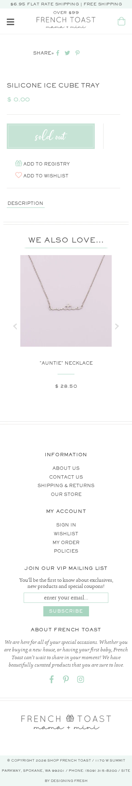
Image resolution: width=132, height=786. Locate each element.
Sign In (66, 525)
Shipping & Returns (66, 485)
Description (25, 203)
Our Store (66, 494)
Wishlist (66, 533)
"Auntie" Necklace (66, 363)
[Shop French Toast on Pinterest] (66, 680)
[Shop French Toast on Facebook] (51, 680)
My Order (66, 542)
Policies (66, 551)
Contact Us (66, 477)
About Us (66, 468)
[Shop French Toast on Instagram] (80, 680)
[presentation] (15, 326)
